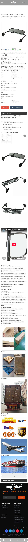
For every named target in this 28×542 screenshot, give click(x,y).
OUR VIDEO (3, 517)
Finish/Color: (4, 81)
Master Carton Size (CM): (5, 91)
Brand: (2, 74)
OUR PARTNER (17, 505)
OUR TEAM (16, 507)
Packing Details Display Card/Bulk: (6, 84)
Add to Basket (17, 107)
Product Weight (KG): (6, 94)
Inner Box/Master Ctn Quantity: (6, 88)
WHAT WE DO (17, 512)
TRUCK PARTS (4, 509)
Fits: (2, 78)
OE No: (2, 80)
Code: (2, 76)
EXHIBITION (16, 509)
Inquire (5, 107)
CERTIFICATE (17, 510)
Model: (2, 72)
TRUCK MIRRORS (4, 507)
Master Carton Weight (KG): (6, 97)
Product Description (6, 113)
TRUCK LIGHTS (4, 505)
